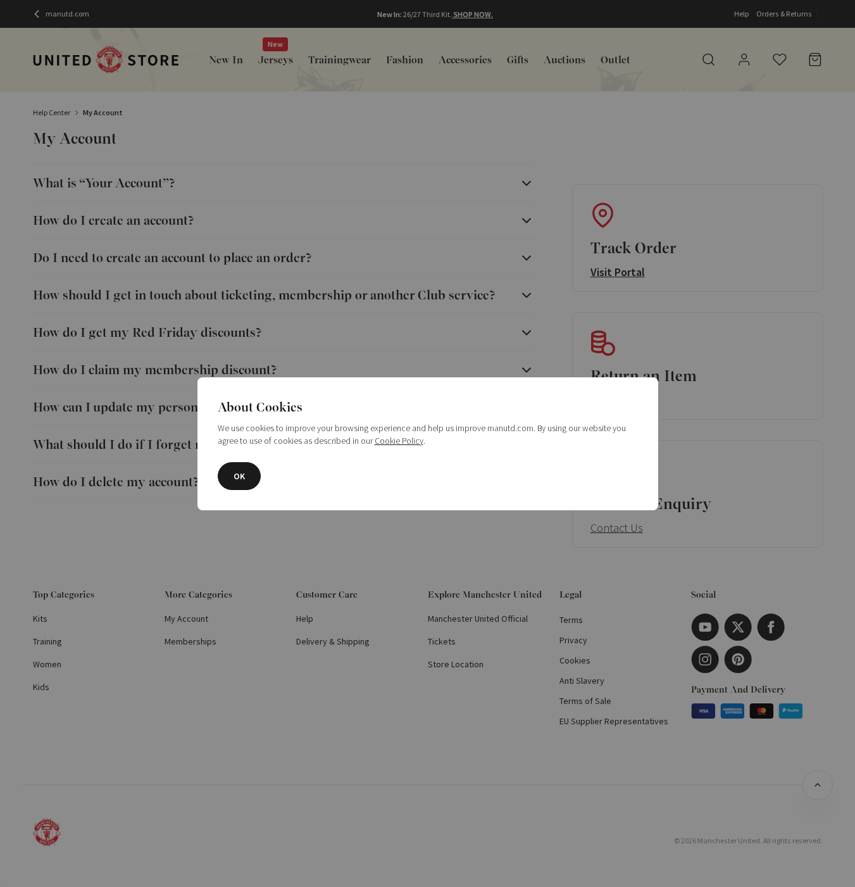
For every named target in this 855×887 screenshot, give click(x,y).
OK (239, 476)
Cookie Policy (399, 440)
